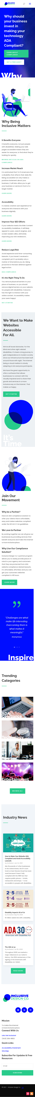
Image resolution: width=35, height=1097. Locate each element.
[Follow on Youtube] (18, 1010)
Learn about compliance (12, 53)
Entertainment (15, 779)
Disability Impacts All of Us (15, 912)
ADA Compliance (9, 272)
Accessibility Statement (11, 1048)
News (7, 758)
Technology (13, 737)
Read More (18, 971)
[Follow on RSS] (31, 1093)
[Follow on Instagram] (30, 1010)
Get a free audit (14, 62)
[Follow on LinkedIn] (24, 1010)
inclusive (10, 863)
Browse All (17, 791)
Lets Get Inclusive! (9, 1035)
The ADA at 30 (10, 947)
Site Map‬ (5, 1051)
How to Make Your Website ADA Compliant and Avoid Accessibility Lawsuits (17, 858)
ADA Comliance (12, 714)
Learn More (7, 193)
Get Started (7, 303)
